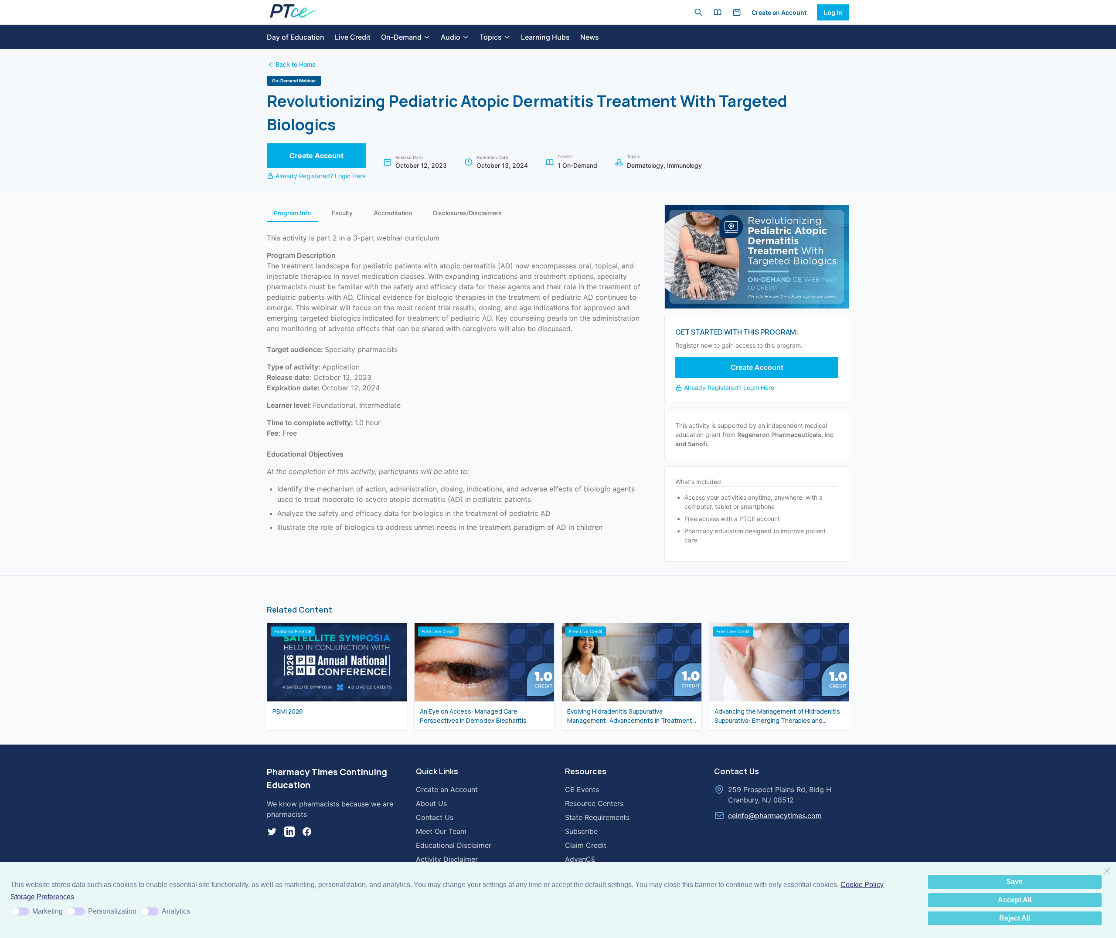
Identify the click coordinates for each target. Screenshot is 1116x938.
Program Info (292, 213)
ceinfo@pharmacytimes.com (775, 815)
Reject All (1014, 918)
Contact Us (434, 817)
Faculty (342, 213)
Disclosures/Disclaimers (467, 213)
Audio (450, 37)
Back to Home (296, 64)
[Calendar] (736, 12)
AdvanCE (580, 859)
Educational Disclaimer (453, 845)
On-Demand (401, 37)
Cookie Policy (862, 884)
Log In (833, 12)
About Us (431, 803)
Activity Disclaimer (447, 859)
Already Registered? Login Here (321, 175)
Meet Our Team (441, 831)
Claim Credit (585, 845)
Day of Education (295, 37)
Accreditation (393, 213)
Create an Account (779, 12)
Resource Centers (594, 803)
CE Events (582, 789)
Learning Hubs (545, 37)
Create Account (316, 155)
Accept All (1014, 900)
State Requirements (597, 817)
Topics (491, 37)
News (589, 37)
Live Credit (353, 37)
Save (1014, 881)
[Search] (698, 12)
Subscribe (581, 831)
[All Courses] (717, 12)
